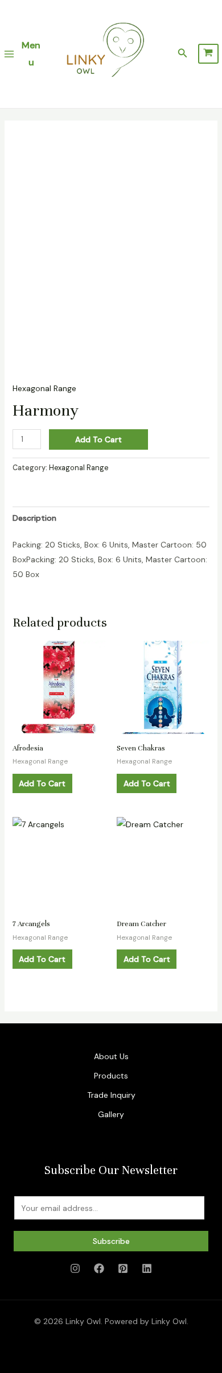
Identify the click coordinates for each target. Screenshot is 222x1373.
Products (111, 1076)
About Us (111, 1056)
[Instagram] (75, 1268)
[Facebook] (99, 1268)
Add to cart (98, 439)
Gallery (111, 1114)
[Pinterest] (123, 1268)
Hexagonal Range (44, 388)
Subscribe (111, 1241)
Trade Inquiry (111, 1095)
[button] (183, 53)
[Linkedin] (147, 1268)
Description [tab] (34, 518)
